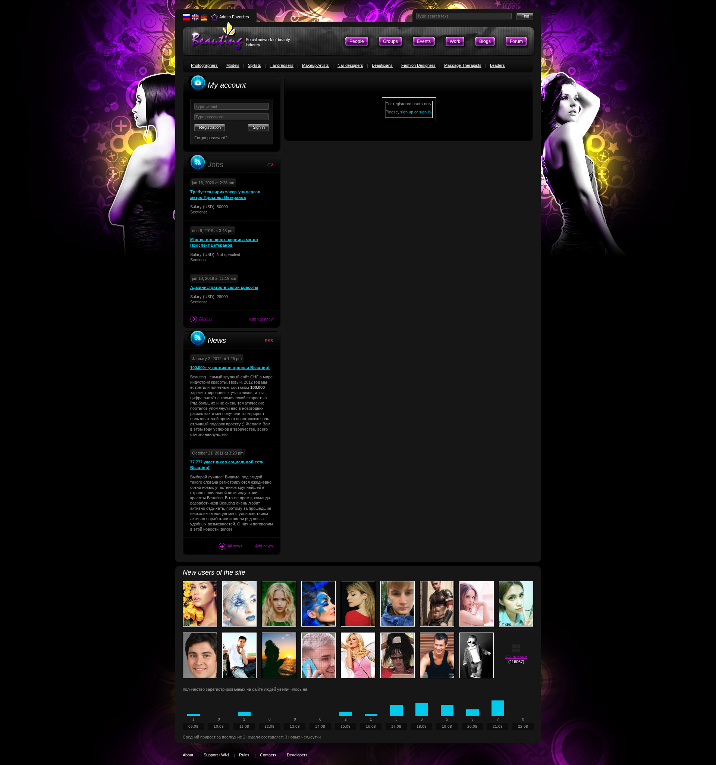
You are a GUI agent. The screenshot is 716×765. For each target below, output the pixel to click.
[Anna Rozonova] (239, 604)
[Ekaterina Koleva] (318, 604)
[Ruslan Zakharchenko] (200, 655)
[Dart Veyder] (437, 604)
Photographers (204, 65)
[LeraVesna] (279, 655)
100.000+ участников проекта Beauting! (230, 367)
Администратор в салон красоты (224, 287)
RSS (269, 340)
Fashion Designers (418, 65)
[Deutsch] (204, 17)
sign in (425, 112)
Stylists (254, 65)
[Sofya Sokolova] (397, 655)
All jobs (205, 318)
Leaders (497, 65)
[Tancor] (476, 655)
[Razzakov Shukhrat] (318, 655)
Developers (297, 755)
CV (270, 165)
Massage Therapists (462, 65)
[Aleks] (239, 655)
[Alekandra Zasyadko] (476, 604)
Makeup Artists (315, 65)
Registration (210, 127)
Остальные (516, 656)
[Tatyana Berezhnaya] (200, 604)
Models (232, 65)
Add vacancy (261, 319)
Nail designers (350, 65)
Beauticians (382, 65)
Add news (264, 546)
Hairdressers (281, 65)
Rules (244, 755)
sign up (406, 112)
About (188, 755)
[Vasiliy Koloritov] (397, 604)
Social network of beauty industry (268, 42)
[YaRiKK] (437, 655)
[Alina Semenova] (358, 604)
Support (211, 755)
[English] (195, 17)
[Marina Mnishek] (279, 604)
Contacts (268, 755)
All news (234, 546)
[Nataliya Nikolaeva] (358, 655)
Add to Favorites (234, 17)
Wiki (225, 755)
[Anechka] (516, 604)
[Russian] (186, 17)
